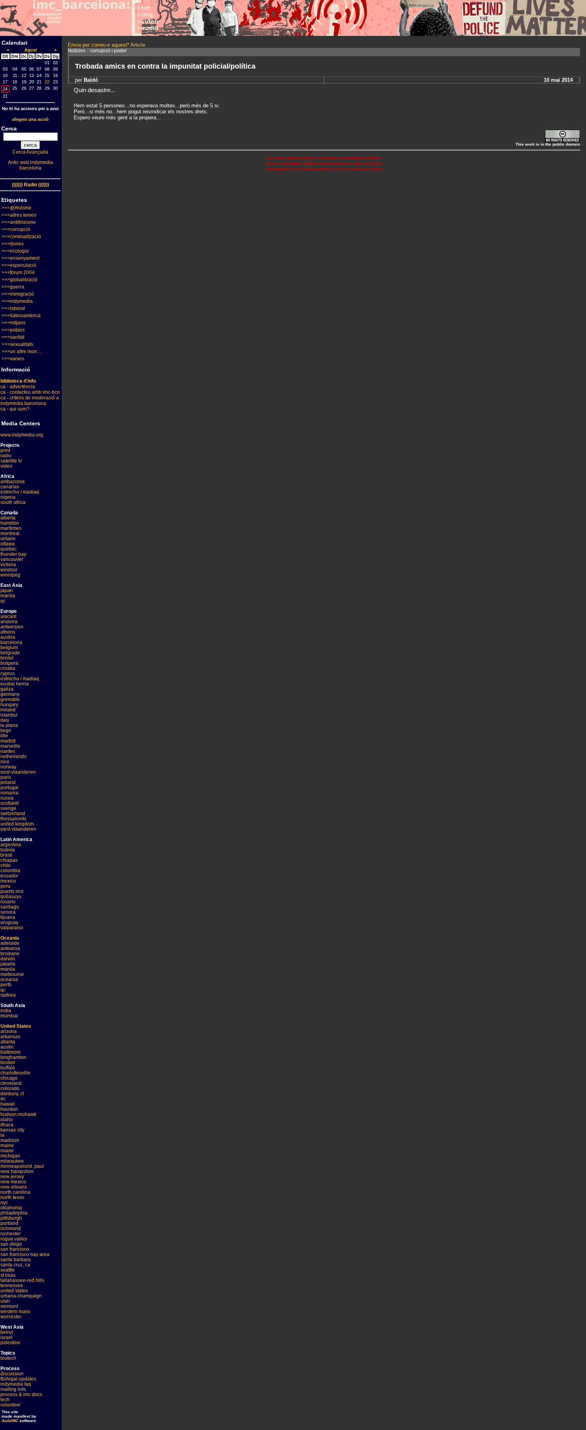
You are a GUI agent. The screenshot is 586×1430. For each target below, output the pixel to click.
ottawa (7, 544)
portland (9, 1223)
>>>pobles (13, 330)
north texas (12, 1197)
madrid (8, 741)
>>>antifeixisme (19, 222)
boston (7, 1062)
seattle (7, 1270)
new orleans (13, 1187)
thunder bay (13, 554)
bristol (7, 658)
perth (6, 985)
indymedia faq (15, 1384)
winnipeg (10, 575)
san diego (11, 1244)
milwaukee (12, 1161)
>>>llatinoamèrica (21, 315)
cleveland (11, 1083)
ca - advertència (17, 386)
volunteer (10, 1405)
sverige (8, 808)
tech (5, 1399)
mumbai (9, 1016)
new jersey (12, 1176)
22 (47, 81)
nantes (7, 751)
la (2, 1135)
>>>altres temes (19, 215)
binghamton (13, 1057)
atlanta (7, 1042)
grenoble (10, 699)
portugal (9, 787)
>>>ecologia (15, 251)
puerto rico (12, 891)
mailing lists (13, 1389)
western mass (15, 1311)
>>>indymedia (17, 301)
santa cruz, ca (15, 1265)
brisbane (10, 953)
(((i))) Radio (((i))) (30, 185)
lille (4, 736)
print (5, 450)
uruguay (9, 922)
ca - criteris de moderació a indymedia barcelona (29, 400)
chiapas (9, 860)
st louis (8, 1275)
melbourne (12, 974)
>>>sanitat (13, 337)
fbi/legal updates (18, 1379)
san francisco (14, 1249)
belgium (9, 647)
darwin (7, 959)
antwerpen (12, 627)
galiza (7, 689)
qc (3, 601)
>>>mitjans (14, 323)
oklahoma (11, 1208)
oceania (9, 979)
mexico (8, 881)
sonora (8, 912)
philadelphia (14, 1213)
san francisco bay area (24, 1254)
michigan (10, 1156)
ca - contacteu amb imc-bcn (30, 392)
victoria (8, 564)
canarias (9, 487)
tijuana (7, 917)
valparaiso (11, 927)
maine (7, 1145)
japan (6, 590)
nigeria (8, 497)
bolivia (7, 850)
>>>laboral (13, 308)
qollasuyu (11, 896)
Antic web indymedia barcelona (30, 165)
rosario (8, 902)
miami (7, 1150)
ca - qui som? (14, 409)
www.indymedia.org (21, 435)
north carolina (15, 1192)
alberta (8, 518)
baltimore (10, 1052)
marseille (10, 746)
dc (3, 1099)
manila (7, 595)
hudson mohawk (18, 1114)
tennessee (11, 1285)
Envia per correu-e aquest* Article (106, 45)
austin (7, 1047)
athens (7, 632)
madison (9, 1140)
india (5, 1010)
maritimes (11, 528)
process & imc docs (21, 1394)
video (6, 466)
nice (5, 761)
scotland (9, 803)
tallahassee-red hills (22, 1280)
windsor (9, 570)
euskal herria (14, 684)
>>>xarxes (13, 358)
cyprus (7, 673)
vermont (9, 1306)
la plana (9, 725)
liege (5, 730)
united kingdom (17, 824)
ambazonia (12, 481)
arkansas (10, 1036)
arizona (8, 1031)
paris (5, 777)
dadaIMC (10, 1420)
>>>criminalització (21, 236)
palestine (10, 1342)
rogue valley (13, 1239)
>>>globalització (19, 279)
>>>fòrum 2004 (18, 272)
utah (5, 1301)
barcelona (11, 642)
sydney (8, 995)
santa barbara (15, 1259)
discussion (12, 1374)
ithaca (7, 1125)
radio (6, 455)
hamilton (9, 523)
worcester (11, 1316)
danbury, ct (12, 1093)
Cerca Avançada (30, 152)
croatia (7, 668)
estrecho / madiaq (19, 492)
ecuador (9, 876)
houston (9, 1109)
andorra (9, 621)
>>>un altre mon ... (22, 351)
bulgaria (9, 663)
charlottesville (15, 1073)
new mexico (13, 1182)
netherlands (13, 756)
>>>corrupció (16, 229)
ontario (8, 538)
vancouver (11, 559)
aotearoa (10, 948)
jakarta (7, 964)
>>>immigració (18, 294)
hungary (9, 704)
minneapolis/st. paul (22, 1166)
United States (15, 1026)
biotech (8, 1358)
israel (6, 1337)
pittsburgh (11, 1218)
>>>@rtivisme (16, 208)
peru (5, 886)
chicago (9, 1078)
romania (9, 793)
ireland (8, 710)
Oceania (9, 938)
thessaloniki (13, 819)
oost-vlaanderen (18, 772)
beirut (6, 1332)
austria (7, 637)
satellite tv (11, 461)
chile (5, 865)
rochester (10, 1233)
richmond (10, 1228)
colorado (10, 1088)
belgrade (10, 653)
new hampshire (17, 1171)
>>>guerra (13, 287)
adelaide (10, 943)
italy (4, 720)
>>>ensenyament (20, 258)
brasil (6, 855)
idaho (6, 1119)
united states (14, 1291)
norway (8, 767)
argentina (10, 844)
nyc (4, 1202)
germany (10, 694)
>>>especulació (19, 265)
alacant (8, 616)
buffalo (7, 1068)
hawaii (7, 1104)
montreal (10, 533)
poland (8, 782)
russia (7, 798)
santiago (9, 907)
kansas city (12, 1130)
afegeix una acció (30, 119)
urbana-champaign (21, 1296)
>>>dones (13, 244)
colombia (10, 870)
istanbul (9, 715)
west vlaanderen (18, 829)
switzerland (12, 813)
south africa (13, 502)
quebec (8, 549)
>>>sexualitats (17, 344)
